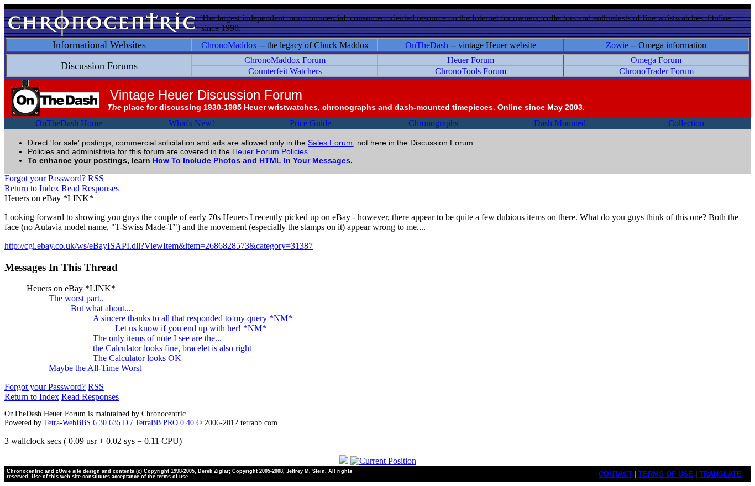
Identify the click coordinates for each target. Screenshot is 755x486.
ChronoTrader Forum (656, 71)
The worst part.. (76, 298)
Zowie (617, 45)
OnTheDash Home (68, 123)
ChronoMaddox (229, 45)
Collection (686, 123)
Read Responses (90, 188)
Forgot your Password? (45, 178)
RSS (96, 178)
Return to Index (31, 188)
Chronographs (433, 123)
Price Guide (310, 123)
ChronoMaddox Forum (285, 60)
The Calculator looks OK (137, 358)
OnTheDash (426, 45)
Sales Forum (330, 142)
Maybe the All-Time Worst (95, 368)
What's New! (191, 123)
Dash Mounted (560, 123)
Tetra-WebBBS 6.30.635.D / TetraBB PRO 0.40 (119, 423)
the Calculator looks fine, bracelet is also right (172, 348)
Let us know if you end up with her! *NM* (190, 328)
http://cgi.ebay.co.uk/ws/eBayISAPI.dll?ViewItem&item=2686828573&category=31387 (158, 245)
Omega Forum (656, 60)
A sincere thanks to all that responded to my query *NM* (192, 318)
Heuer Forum (470, 60)
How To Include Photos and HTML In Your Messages (251, 160)
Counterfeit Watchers (285, 71)
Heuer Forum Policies (270, 151)
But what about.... (102, 308)
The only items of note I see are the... (157, 338)
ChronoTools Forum (470, 71)
